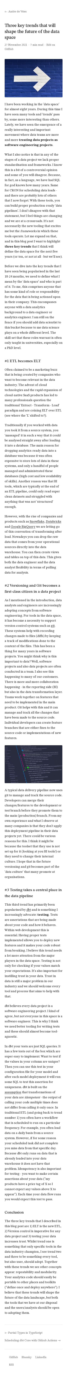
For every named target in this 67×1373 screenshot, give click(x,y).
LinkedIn (40, 1357)
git (53, 625)
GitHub (13, 1357)
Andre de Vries (17, 11)
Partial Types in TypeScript (25, 1333)
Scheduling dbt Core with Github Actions (31, 1340)
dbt (28, 909)
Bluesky (26, 1357)
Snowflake (37, 521)
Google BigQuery (23, 526)
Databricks (53, 521)
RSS (11, 1364)
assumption (13, 1092)
